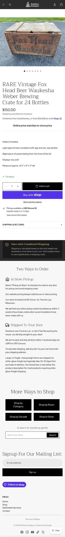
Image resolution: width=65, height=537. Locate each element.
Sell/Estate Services (11, 507)
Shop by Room (46, 404)
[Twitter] (43, 532)
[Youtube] (32, 532)
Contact (6, 510)
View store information (17, 215)
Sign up (32, 472)
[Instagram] (27, 532)
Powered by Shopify (44, 525)
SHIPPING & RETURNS (13, 224)
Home (5, 501)
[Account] (54, 4)
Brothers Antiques (27, 525)
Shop (4, 504)
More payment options (32, 202)
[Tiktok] (38, 532)
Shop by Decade (18, 416)
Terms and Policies (32, 519)
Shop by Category (18, 404)
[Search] (10, 4)
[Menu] (3, 4)
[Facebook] (22, 532)
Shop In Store (46, 416)
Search (52, 435)
